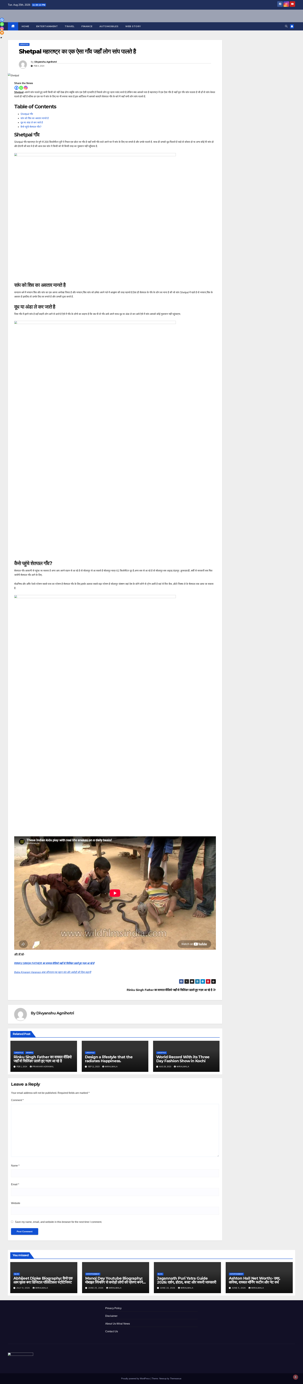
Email (15, 1184)
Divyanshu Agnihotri (45, 61)
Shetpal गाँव (27, 114)
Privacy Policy (113, 1308)
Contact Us (111, 1331)
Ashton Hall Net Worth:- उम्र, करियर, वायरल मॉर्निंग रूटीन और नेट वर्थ (254, 1280)
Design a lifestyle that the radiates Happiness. (109, 1059)
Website (15, 1203)
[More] (2, 33)
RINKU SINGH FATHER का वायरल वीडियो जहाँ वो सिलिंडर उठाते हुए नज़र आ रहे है (54, 963)
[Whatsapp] (21, 88)
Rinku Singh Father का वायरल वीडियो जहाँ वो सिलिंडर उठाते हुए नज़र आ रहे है (170, 990)
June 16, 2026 (168, 1288)
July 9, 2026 (23, 1288)
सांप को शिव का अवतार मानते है (35, 118)
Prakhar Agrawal (43, 1067)
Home (25, 26)
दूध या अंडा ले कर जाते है (32, 122)
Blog (16, 1274)
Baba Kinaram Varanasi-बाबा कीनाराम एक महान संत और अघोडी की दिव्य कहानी (52, 972)
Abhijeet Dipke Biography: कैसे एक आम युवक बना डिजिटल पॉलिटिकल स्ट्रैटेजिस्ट (43, 1280)
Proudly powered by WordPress (136, 1378)
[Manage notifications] (295, 1377)
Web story (133, 26)
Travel (69, 26)
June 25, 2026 (96, 1288)
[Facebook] (16, 88)
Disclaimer (111, 1316)
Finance (86, 26)
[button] (286, 26)
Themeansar (175, 1378)
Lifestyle (24, 44)
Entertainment (47, 26)
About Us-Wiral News (117, 1323)
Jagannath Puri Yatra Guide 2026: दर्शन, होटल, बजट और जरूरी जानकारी (186, 1280)
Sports (29, 1053)
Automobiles (109, 26)
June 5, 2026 (239, 1288)
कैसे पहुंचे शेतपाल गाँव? (31, 126)
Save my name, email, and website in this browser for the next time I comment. (58, 1222)
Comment (17, 1100)
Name (15, 1165)
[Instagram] (26, 88)
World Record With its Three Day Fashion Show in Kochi (183, 1059)
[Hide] (1, 37)
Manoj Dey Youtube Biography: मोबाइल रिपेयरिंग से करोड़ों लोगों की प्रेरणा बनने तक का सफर (114, 1282)
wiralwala (111, 1067)
